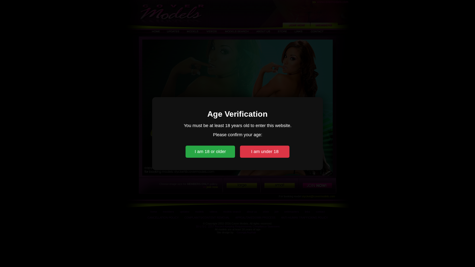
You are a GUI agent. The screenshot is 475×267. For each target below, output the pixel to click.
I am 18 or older (210, 151)
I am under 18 (265, 151)
